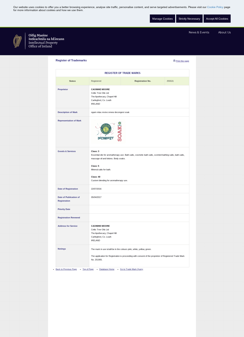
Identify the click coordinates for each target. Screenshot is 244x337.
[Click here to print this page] (174, 61)
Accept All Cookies (217, 18)
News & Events (199, 32)
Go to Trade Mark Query (131, 269)
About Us (224, 32)
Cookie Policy (215, 7)
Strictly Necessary (189, 18)
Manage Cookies (162, 18)
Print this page (182, 61)
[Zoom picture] (108, 131)
